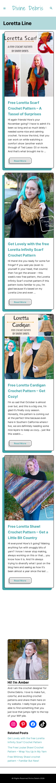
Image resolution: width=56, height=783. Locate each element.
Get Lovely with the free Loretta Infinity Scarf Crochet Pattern (28, 249)
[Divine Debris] (27, 8)
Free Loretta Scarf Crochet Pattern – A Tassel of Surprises (25, 108)
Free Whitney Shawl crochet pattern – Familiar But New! (24, 758)
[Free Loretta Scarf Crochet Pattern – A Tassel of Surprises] (29, 64)
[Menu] (4, 8)
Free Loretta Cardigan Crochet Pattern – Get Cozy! (27, 391)
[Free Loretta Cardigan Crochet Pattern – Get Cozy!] (29, 346)
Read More (21, 161)
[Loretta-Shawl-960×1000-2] (29, 487)
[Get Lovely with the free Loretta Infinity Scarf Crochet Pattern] (29, 205)
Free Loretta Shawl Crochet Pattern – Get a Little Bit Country (28, 532)
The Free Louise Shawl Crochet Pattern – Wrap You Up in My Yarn (27, 749)
